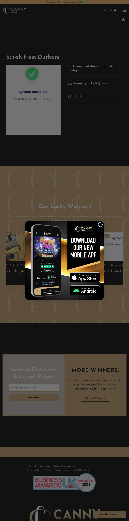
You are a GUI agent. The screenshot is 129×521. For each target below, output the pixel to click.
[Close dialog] (100, 224)
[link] (85, 277)
